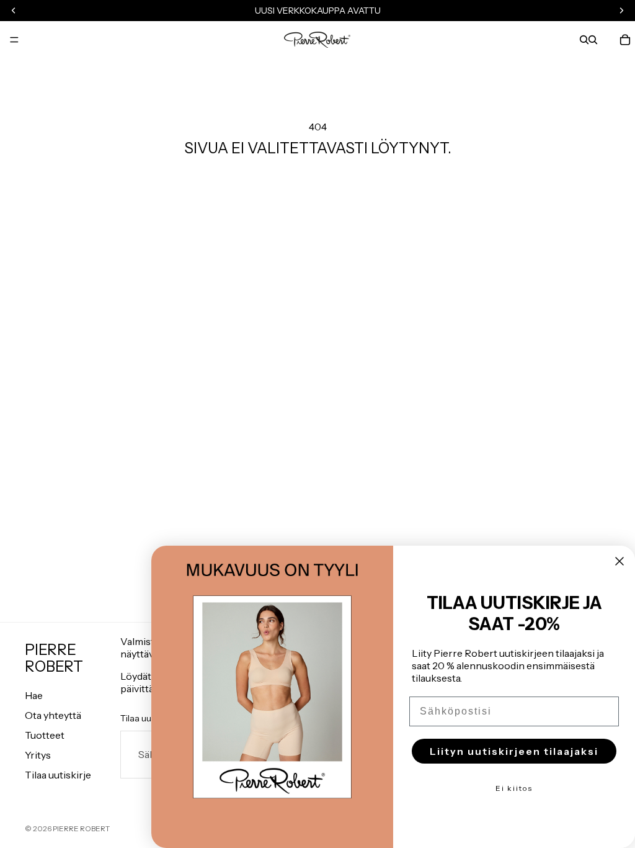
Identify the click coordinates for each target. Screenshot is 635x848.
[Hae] (584, 39)
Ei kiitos (514, 788)
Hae (34, 695)
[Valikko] (14, 39)
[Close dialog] (619, 561)
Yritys (38, 755)
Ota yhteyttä (53, 715)
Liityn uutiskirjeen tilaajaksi (514, 751)
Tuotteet (44, 735)
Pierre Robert (81, 828)
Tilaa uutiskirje (58, 775)
